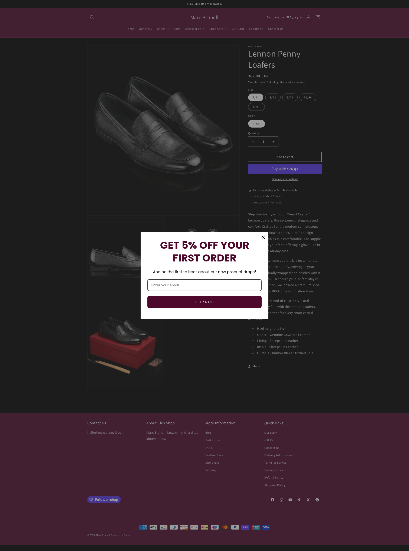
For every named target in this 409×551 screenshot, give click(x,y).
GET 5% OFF (205, 302)
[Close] (263, 237)
